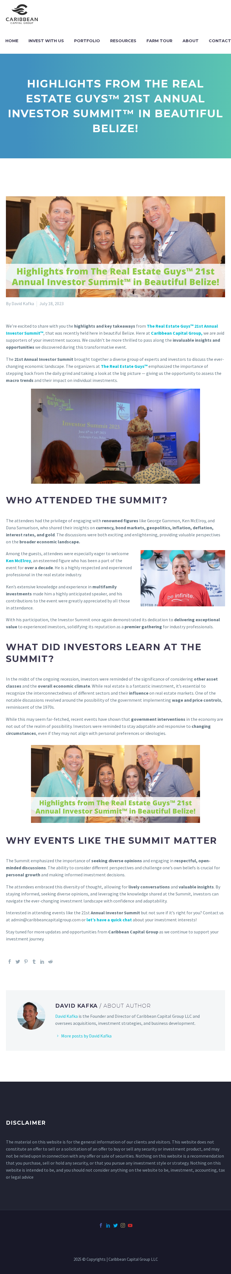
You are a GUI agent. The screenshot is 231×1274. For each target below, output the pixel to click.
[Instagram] (123, 1225)
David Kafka (66, 1016)
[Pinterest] (26, 961)
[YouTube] (130, 1225)
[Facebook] (9, 961)
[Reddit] (50, 961)
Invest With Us (46, 40)
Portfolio (87, 40)
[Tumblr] (34, 961)
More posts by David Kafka (86, 1036)
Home (11, 40)
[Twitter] (17, 961)
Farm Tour (159, 40)
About (191, 40)
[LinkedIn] (42, 961)
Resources (123, 40)
